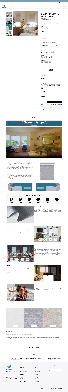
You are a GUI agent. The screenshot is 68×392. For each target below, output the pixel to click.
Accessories (22, 380)
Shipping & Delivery (23, 381)
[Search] (62, 6)
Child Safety (36, 378)
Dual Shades (22, 374)
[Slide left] (15, 24)
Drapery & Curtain (23, 377)
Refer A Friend (37, 381)
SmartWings (13, 388)
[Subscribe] (61, 370)
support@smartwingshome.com (15, 359)
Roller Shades (22, 367)
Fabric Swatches (22, 378)
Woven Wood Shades (23, 371)
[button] (66, 6)
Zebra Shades (22, 370)
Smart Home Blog (37, 368)
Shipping (42, 19)
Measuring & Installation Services (39, 377)
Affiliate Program (37, 375)
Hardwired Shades (23, 375)
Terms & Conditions (37, 371)
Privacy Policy (36, 370)
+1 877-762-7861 (4, 2)
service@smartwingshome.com (11, 375)
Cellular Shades (22, 368)
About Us (36, 367)
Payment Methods (37, 374)
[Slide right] (36, 24)
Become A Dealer (37, 380)
